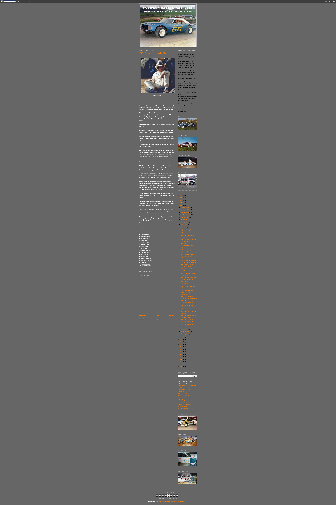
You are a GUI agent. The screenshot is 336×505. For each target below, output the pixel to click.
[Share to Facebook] (148, 265)
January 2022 (185, 334)
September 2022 (186, 214)
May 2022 (184, 224)
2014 (181, 354)
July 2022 (184, 219)
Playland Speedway (183, 402)
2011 (181, 361)
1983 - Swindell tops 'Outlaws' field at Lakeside (187, 292)
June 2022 (184, 222)
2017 (181, 347)
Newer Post (142, 315)
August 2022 (185, 217)
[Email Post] (140, 265)
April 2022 (184, 227)
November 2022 (186, 209)
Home (157, 315)
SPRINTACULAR (182, 406)
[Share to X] (146, 265)
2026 (181, 195)
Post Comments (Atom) (154, 319)
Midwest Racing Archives (168, 8)
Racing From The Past (184, 404)
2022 (181, 205)
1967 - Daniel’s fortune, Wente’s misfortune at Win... (188, 230)
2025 (181, 197)
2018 (181, 344)
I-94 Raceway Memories (185, 393)
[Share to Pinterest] (149, 265)
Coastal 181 (181, 391)
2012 (181, 359)
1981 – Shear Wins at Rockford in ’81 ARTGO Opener (188, 307)
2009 (181, 366)
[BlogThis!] (145, 265)
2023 (181, 202)
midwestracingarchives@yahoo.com (173, 501)
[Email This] (143, 265)
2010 (181, 364)
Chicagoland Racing (184, 389)
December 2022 (185, 207)
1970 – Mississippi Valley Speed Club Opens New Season (188, 256)
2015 (181, 351)
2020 (181, 339)
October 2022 (185, 212)
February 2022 (185, 331)
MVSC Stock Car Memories (185, 396)
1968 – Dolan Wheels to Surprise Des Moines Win (188, 245)
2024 (181, 200)
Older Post (172, 315)
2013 (181, 356)
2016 (181, 349)
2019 (181, 342)
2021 (181, 337)
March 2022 (184, 329)
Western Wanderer (183, 408)
